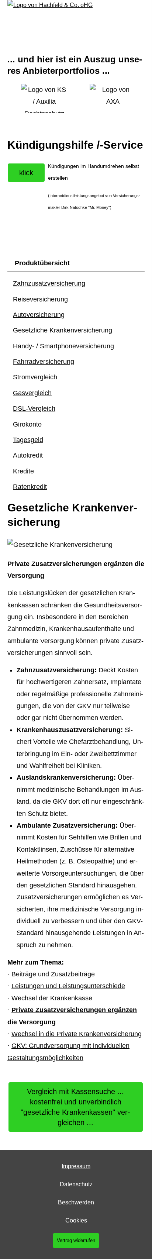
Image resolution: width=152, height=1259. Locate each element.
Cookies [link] (76, 1220)
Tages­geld (28, 440)
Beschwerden (76, 1202)
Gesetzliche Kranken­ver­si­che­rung (62, 330)
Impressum (76, 1166)
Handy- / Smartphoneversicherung (63, 346)
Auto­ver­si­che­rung (39, 314)
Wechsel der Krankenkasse (51, 998)
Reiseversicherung (40, 299)
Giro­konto (27, 424)
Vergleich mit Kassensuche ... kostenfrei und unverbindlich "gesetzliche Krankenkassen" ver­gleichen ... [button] (75, 1107)
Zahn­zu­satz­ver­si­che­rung (49, 283)
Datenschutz (76, 1184)
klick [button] (26, 173)
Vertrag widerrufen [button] (76, 1240)
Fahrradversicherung (43, 361)
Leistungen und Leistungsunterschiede (68, 986)
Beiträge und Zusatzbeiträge (53, 974)
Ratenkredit (30, 486)
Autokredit (28, 455)
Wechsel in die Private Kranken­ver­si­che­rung (76, 1034)
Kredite (23, 471)
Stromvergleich (35, 377)
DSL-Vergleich (34, 408)
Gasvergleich (32, 393)
